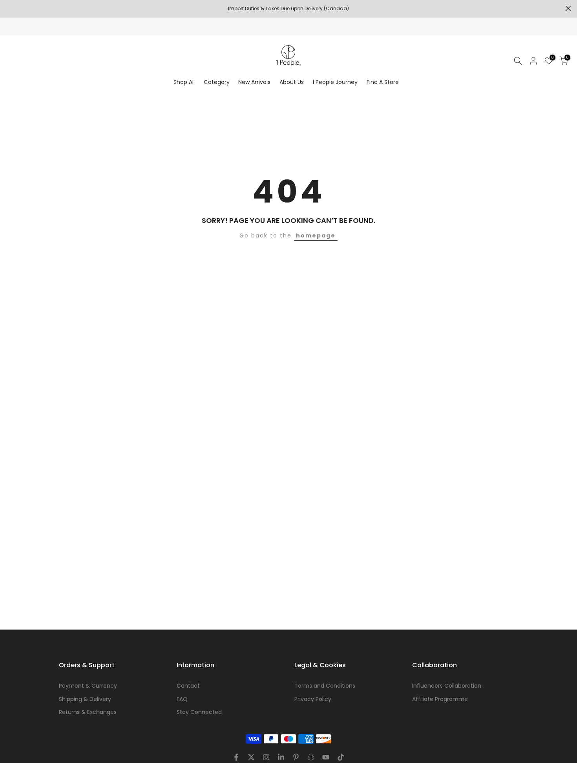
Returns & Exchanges (88, 712)
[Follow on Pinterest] (295, 757)
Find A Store (383, 82)
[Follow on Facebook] (236, 757)
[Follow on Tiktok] (340, 757)
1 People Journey (335, 82)
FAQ (182, 699)
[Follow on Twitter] (251, 757)
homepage (316, 235)
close (9, 8)
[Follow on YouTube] (325, 757)
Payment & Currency (88, 686)
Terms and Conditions (324, 686)
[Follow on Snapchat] (310, 757)
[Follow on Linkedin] (281, 757)
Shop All (184, 82)
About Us (291, 82)
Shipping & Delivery (85, 699)
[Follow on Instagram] (266, 757)
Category (217, 82)
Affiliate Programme (440, 699)
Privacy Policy (312, 699)
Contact (188, 686)
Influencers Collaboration (446, 686)
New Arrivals (254, 82)
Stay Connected (199, 712)
